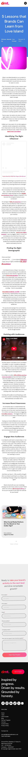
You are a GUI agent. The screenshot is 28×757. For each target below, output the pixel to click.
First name (4, 594)
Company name (6, 629)
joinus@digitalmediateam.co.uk (9, 734)
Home (2, 713)
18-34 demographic (12, 275)
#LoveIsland (6, 264)
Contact (3, 722)
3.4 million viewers (7, 414)
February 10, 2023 (23, 260)
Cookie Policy (5, 724)
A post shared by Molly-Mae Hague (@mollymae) (14, 176)
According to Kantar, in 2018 (10, 291)
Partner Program (5, 720)
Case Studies (5, 716)
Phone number (6, 621)
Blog (2, 718)
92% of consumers (15, 202)
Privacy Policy (5, 725)
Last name (4, 603)
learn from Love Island (14, 131)
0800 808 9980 (5, 736)
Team (2, 715)
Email (3, 612)
